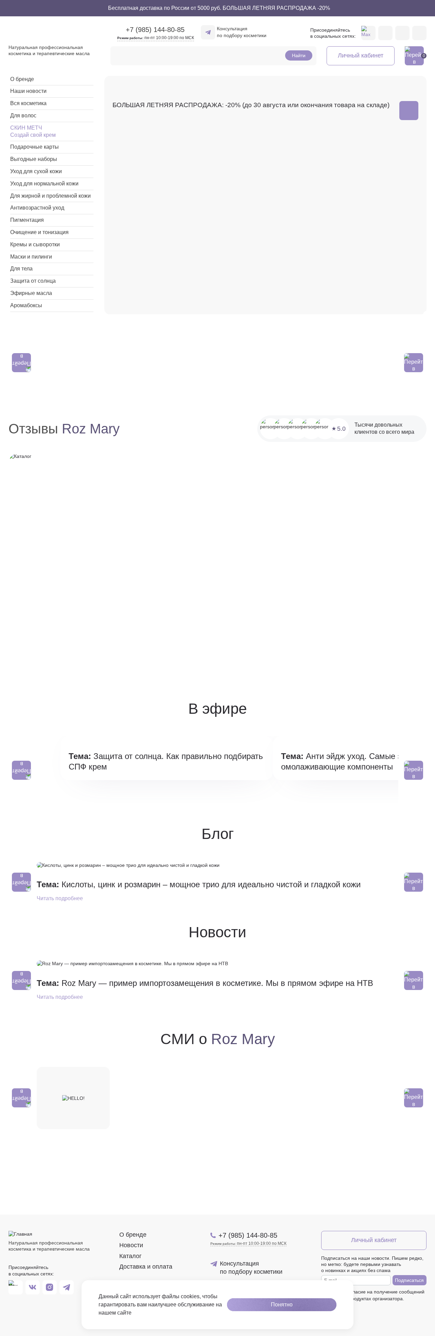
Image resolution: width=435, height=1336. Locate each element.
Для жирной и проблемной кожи (50, 196)
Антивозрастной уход (37, 208)
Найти (299, 55)
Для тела (21, 268)
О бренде (22, 79)
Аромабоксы (26, 305)
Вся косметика (28, 103)
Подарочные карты (34, 147)
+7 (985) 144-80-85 (248, 1235)
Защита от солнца (33, 281)
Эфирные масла (31, 293)
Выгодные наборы (33, 159)
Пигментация (27, 220)
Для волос (23, 115)
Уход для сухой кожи (36, 171)
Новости (131, 1245)
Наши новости (28, 91)
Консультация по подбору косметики (241, 32)
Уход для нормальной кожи (44, 183)
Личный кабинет (360, 55)
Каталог (130, 1256)
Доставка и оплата (145, 1266)
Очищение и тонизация (39, 232)
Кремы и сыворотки (35, 244)
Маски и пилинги (31, 257)
